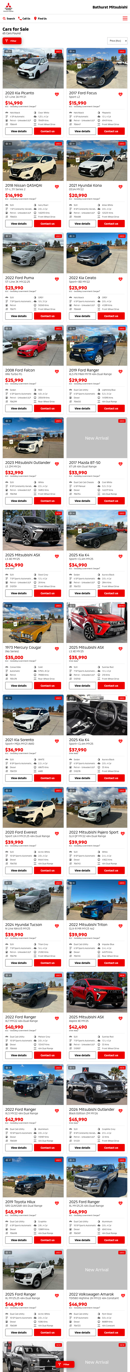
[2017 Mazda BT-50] (97, 437)
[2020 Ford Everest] (33, 807)
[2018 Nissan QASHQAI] (33, 160)
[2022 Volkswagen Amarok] (97, 1269)
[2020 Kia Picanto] (33, 68)
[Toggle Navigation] (125, 18)
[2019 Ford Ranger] (97, 345)
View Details (19, 131)
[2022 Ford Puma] (33, 253)
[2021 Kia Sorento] (33, 715)
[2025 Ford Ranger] (97, 1177)
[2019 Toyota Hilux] (33, 1177)
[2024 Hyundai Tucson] (33, 899)
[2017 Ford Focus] (97, 68)
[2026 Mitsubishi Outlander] (97, 1084)
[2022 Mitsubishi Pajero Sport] (97, 807)
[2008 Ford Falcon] (33, 345)
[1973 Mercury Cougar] (33, 622)
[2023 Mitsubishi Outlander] (33, 437)
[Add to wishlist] (56, 94)
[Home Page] (8, 7)
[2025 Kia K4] (97, 530)
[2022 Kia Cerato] (97, 253)
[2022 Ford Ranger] (33, 992)
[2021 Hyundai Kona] (97, 160)
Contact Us (48, 131)
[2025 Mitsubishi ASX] (33, 530)
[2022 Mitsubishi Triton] (97, 899)
